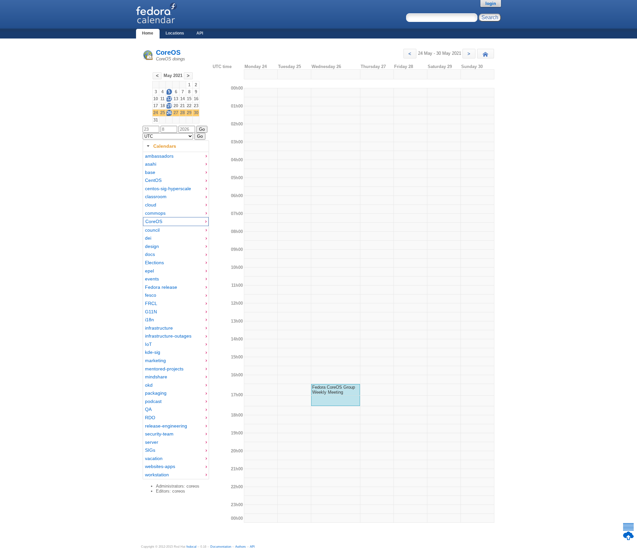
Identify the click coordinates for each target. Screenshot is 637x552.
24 (155, 112)
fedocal (191, 546)
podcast (153, 401)
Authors (240, 546)
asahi (150, 164)
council (152, 230)
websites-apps (160, 466)
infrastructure (159, 328)
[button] (409, 53)
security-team (159, 433)
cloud (150, 204)
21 (182, 105)
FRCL (151, 303)
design (152, 246)
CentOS (153, 180)
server (151, 442)
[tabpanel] (176, 315)
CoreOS (168, 52)
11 (162, 98)
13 (176, 98)
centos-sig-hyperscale (168, 188)
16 (196, 98)
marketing (155, 360)
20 (176, 105)
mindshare (156, 376)
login (490, 3)
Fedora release (161, 287)
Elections (154, 262)
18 (162, 105)
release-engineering (166, 426)
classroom (156, 196)
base (150, 172)
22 (189, 105)
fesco (150, 295)
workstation (157, 474)
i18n (149, 319)
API (199, 33)
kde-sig (152, 352)
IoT (148, 344)
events (152, 278)
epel (149, 271)
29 (189, 112)
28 (182, 112)
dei (148, 238)
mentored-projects (164, 368)
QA (148, 409)
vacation (154, 458)
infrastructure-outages (168, 336)
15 (189, 98)
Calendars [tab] (164, 146)
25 (162, 112)
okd (149, 385)
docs (150, 254)
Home (147, 33)
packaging (156, 393)
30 (196, 112)
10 (155, 98)
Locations (175, 33)
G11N (151, 311)
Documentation (220, 546)
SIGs (150, 450)
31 (155, 120)
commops (155, 213)
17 (155, 105)
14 (182, 98)
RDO (150, 417)
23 (196, 105)
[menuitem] (176, 156)
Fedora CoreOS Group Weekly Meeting (333, 390)
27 (176, 112)
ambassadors (159, 156)
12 (169, 98)
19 (169, 105)
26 (169, 112)
